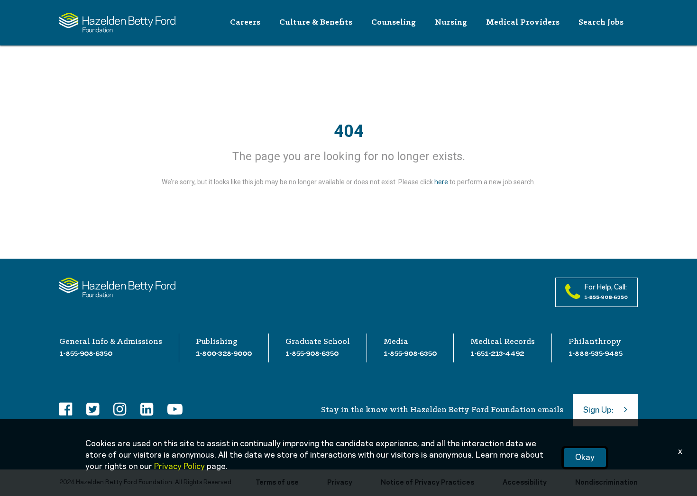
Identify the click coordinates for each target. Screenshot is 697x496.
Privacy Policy (179, 466)
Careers (245, 22)
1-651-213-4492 (497, 353)
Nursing (451, 22)
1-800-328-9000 (224, 353)
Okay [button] (585, 457)
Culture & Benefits (315, 22)
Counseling (393, 22)
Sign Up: (598, 410)
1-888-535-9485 (596, 353)
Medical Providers (522, 22)
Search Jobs (601, 22)
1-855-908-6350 (85, 353)
